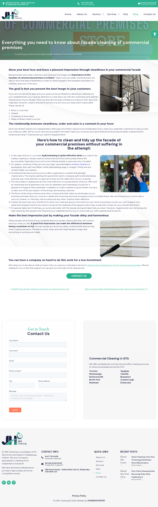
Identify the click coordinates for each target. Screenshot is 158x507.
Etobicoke (125, 383)
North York (94, 380)
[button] (155, 34)
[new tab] (4, 483)
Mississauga (95, 374)
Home (4, 54)
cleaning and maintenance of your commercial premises (114, 265)
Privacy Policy (79, 496)
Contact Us (79, 275)
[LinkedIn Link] (9, 483)
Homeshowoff (96, 500)
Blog (11, 54)
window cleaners (79, 164)
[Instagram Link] (14, 483)
